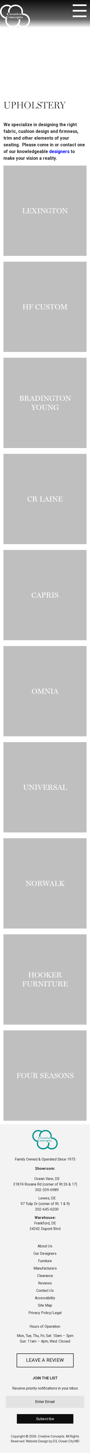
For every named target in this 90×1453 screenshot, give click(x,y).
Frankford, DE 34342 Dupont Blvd (45, 1226)
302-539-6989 (46, 1190)
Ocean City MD (68, 1441)
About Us (45, 1246)
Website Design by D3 (41, 1441)
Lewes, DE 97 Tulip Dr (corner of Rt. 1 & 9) (45, 1201)
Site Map (45, 1305)
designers (59, 151)
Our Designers (45, 1253)
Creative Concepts (51, 1436)
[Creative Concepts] (15, 16)
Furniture (45, 1261)
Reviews (45, 1283)
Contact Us (45, 1290)
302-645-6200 (46, 1209)
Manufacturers (45, 1268)
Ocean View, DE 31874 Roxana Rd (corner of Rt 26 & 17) (45, 1181)
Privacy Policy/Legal (45, 1313)
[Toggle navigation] (80, 10)
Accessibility (45, 1298)
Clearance (45, 1276)
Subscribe (45, 1419)
